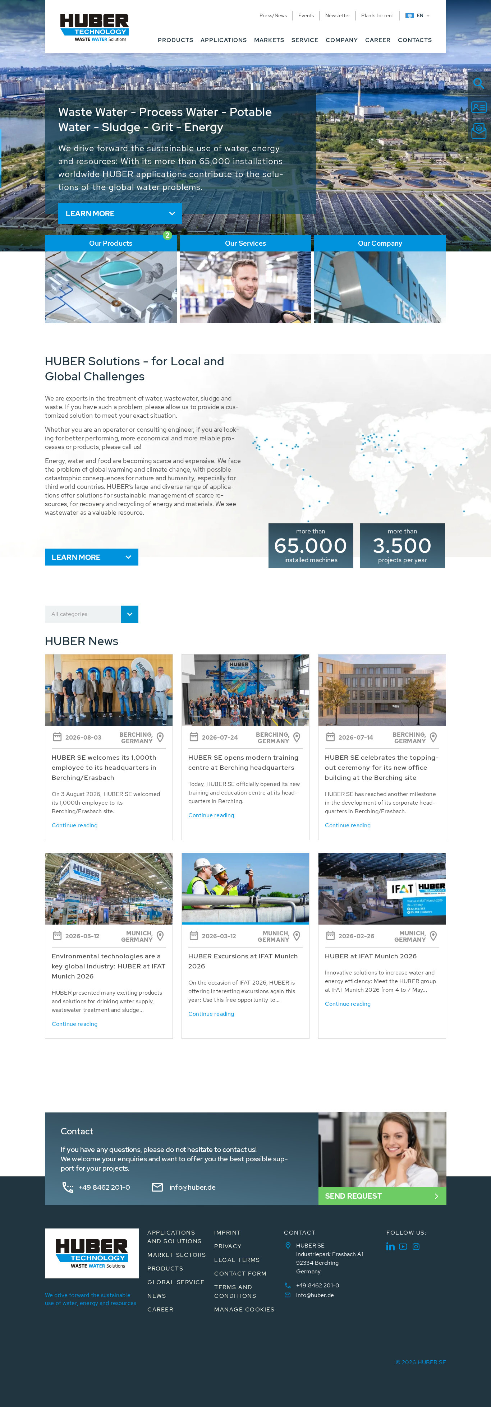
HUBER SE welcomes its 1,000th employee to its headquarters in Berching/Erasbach (104, 767)
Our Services (245, 243)
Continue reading (74, 825)
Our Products (110, 243)
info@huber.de (193, 1187)
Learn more (90, 213)
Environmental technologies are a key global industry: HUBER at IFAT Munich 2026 (109, 966)
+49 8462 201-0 (104, 1187)
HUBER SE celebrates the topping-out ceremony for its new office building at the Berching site (382, 767)
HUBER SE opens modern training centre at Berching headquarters (243, 762)
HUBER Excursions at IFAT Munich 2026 (243, 961)
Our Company (380, 243)
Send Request (353, 1196)
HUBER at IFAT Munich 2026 (371, 956)
